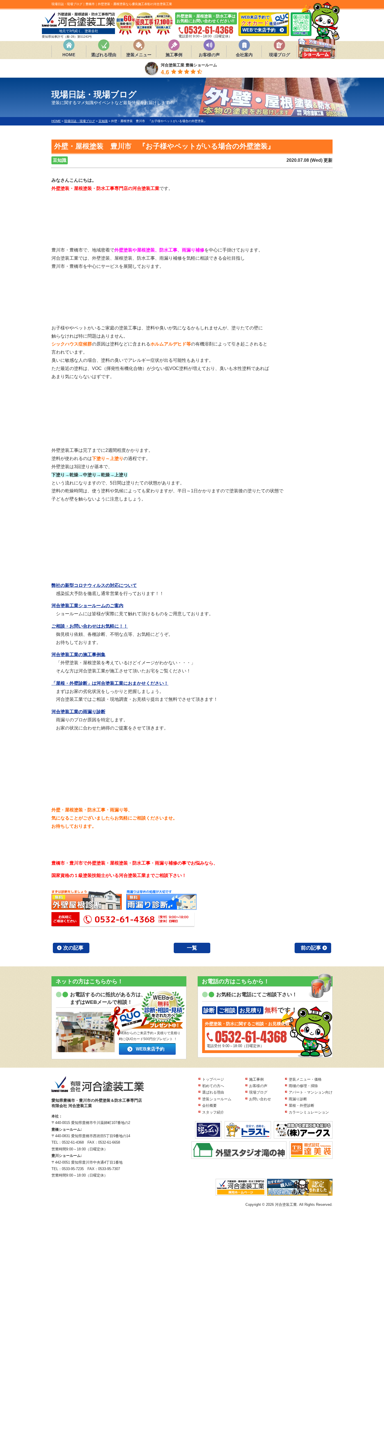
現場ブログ (279, 54)
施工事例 (174, 54)
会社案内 (244, 54)
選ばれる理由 (103, 54)
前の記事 (311, 948)
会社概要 (209, 1105)
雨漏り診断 (298, 1099)
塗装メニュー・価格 (305, 1079)
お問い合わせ (260, 1099)
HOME (68, 54)
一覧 (192, 948)
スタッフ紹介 (213, 1112)
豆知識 (59, 160)
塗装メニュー (139, 54)
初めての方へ (213, 1086)
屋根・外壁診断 (301, 1105)
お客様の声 (209, 54)
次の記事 (73, 948)
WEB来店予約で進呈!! (260, 23)
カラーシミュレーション (309, 1112)
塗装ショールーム (216, 1099)
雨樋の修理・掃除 (303, 1086)
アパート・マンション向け (311, 1092)
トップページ (213, 1079)
